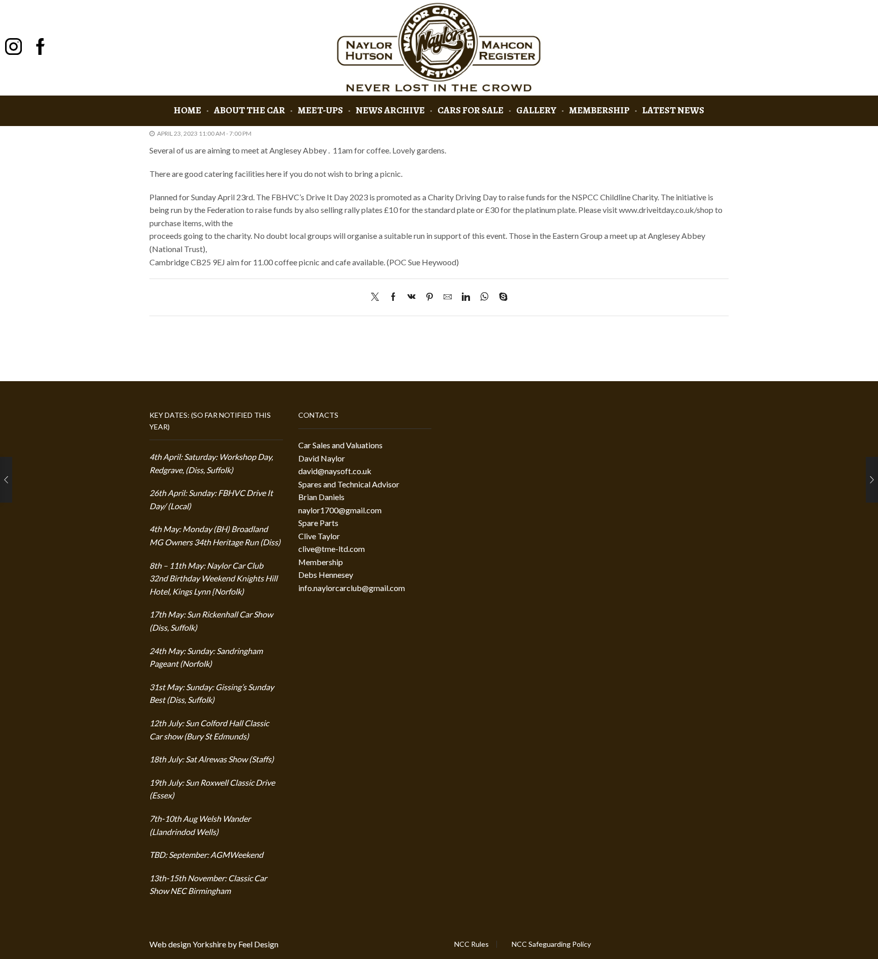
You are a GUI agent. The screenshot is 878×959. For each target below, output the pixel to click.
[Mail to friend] (447, 297)
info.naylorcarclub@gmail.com (351, 588)
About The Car (249, 110)
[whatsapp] (484, 297)
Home (187, 110)
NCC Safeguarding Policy (551, 944)
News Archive (390, 110)
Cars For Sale (470, 110)
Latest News (673, 110)
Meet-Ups (320, 110)
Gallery (536, 110)
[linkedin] (466, 297)
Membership (599, 110)
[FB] (40, 47)
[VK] (411, 297)
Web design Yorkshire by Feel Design (213, 944)
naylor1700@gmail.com (340, 510)
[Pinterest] (429, 297)
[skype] (501, 297)
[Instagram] (13, 47)
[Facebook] (393, 297)
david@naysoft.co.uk (334, 471)
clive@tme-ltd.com (331, 548)
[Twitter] (377, 297)
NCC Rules (471, 944)
